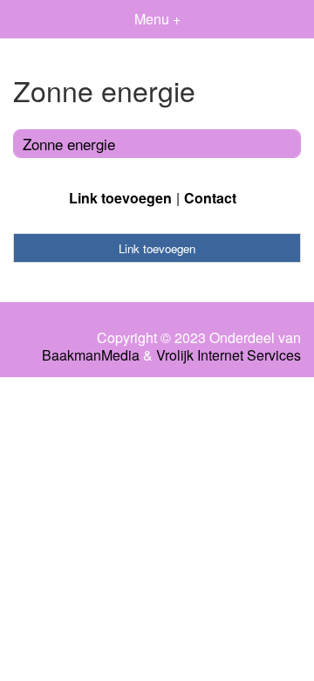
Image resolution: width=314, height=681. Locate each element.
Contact (210, 198)
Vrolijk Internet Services (228, 355)
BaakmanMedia (91, 355)
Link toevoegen (120, 198)
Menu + (157, 19)
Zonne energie (69, 144)
